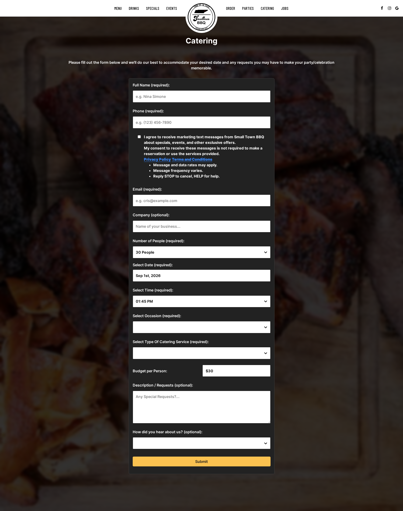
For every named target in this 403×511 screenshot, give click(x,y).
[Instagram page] (389, 8)
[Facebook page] (382, 8)
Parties (248, 8)
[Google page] (397, 8)
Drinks (134, 8)
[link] (201, 17)
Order (230, 8)
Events (171, 8)
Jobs (284, 8)
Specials (152, 8)
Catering (267, 8)
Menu (118, 8)
